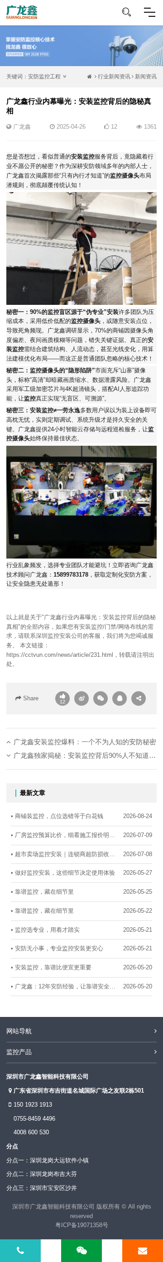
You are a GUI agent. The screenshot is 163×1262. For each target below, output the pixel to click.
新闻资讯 (146, 76)
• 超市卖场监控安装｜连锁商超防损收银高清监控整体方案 (65, 854)
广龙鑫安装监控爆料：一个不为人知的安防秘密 (85, 742)
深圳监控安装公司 (59, 635)
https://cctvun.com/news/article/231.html (59, 654)
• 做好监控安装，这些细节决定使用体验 (63, 872)
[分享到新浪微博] (81, 698)
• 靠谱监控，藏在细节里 (42, 891)
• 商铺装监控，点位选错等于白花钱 (57, 816)
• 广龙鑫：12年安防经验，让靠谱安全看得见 (65, 986)
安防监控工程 (44, 76)
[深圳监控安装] (21, 12)
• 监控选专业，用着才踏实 (45, 929)
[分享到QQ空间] (119, 698)
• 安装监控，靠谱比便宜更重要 (51, 967)
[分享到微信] (100, 698)
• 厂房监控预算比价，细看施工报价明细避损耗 (65, 835)
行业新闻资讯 (114, 76)
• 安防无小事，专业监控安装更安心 (57, 948)
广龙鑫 (22, 126)
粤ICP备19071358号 (81, 1225)
